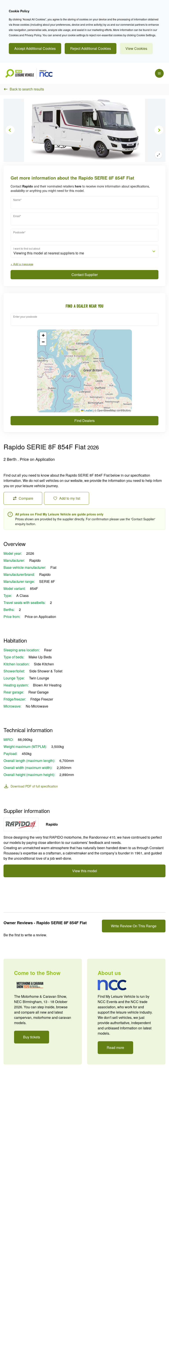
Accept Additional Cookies (35, 48)
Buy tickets (31, 1036)
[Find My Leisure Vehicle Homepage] (29, 73)
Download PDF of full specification (34, 786)
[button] (43, 335)
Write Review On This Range (133, 925)
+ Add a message (22, 264)
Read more (115, 1047)
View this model (84, 870)
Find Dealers (84, 420)
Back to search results (27, 89)
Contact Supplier (85, 274)
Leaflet (88, 410)
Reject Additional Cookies (90, 48)
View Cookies (136, 48)
